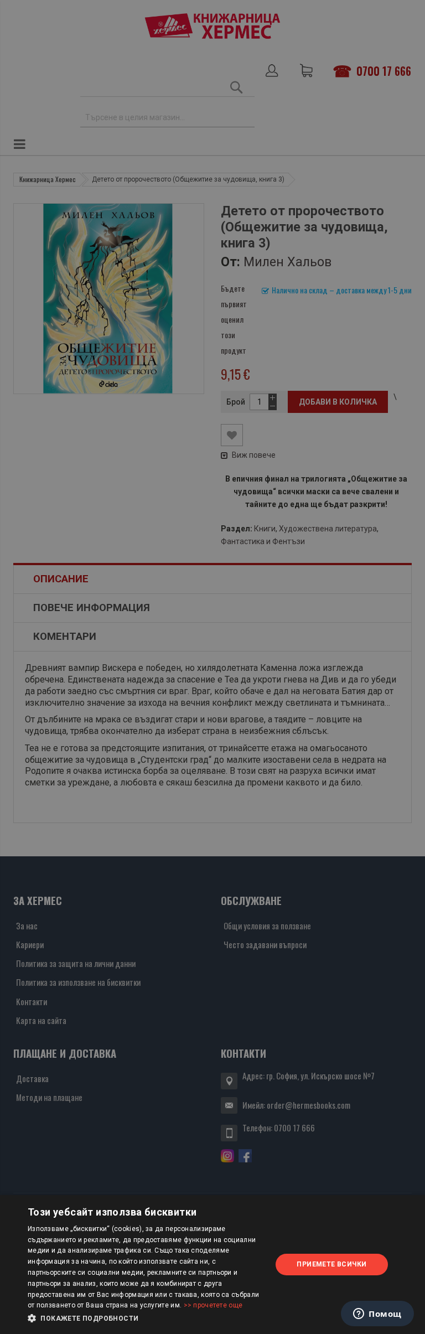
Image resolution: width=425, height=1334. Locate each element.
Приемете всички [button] (331, 1264)
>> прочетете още (213, 1305)
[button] (146, 1318)
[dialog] (212, 1264)
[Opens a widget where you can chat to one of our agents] (377, 1314)
